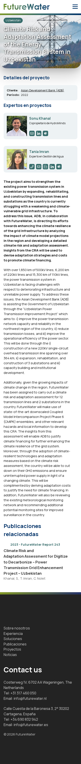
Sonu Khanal (40, 118)
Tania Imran (39, 151)
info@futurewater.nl (30, 698)
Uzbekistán (13, 20)
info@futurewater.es (31, 724)
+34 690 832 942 (24, 719)
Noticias (10, 654)
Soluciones (13, 638)
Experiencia (13, 633)
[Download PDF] (68, 550)
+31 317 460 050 (23, 693)
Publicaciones (15, 644)
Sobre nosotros (17, 628)
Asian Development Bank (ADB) (42, 90)
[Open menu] (75, 7)
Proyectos (12, 649)
